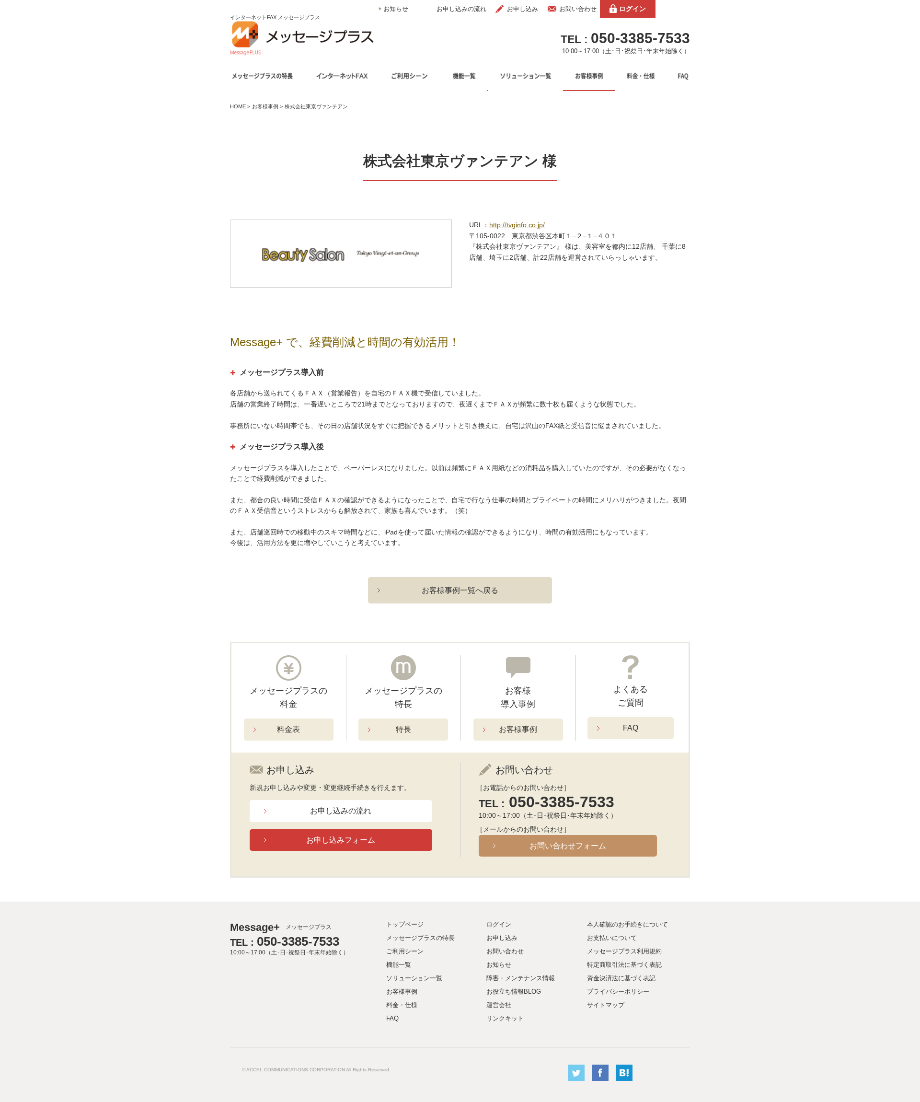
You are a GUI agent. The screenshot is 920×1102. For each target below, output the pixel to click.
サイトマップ (605, 1005)
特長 (403, 729)
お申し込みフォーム (340, 840)
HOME (238, 106)
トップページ (405, 924)
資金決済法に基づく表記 (621, 978)
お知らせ (395, 8)
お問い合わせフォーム (567, 846)
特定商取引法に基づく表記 (624, 964)
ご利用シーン (405, 951)
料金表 (288, 729)
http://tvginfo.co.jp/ (517, 225)
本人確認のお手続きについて (627, 924)
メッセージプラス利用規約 (624, 951)
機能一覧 (398, 964)
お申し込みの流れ (461, 8)
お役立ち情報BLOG (513, 991)
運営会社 (498, 1005)
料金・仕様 (401, 1005)
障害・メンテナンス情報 (520, 978)
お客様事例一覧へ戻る (460, 590)
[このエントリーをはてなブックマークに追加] (624, 1078)
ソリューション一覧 (414, 978)
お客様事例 (265, 106)
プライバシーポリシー (618, 991)
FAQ (630, 728)
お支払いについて (612, 937)
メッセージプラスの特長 (420, 937)
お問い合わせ (578, 8)
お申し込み (522, 8)
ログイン (632, 8)
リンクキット (505, 1018)
